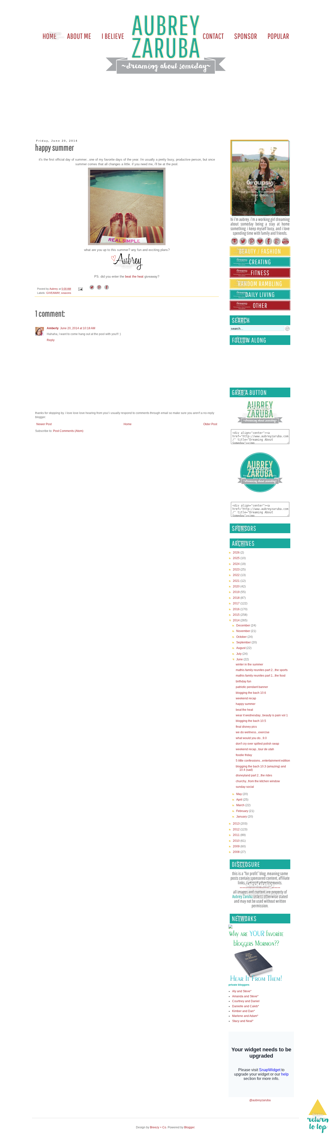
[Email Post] (80, 288)
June (240, 659)
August (241, 648)
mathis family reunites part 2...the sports (262, 670)
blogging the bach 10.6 (251, 692)
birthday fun (243, 681)
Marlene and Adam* (245, 1016)
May (239, 794)
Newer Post (44, 424)
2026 (236, 552)
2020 (236, 586)
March (240, 805)
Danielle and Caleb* (245, 1006)
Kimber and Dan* (243, 1011)
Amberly (53, 328)
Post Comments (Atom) (68, 431)
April (239, 799)
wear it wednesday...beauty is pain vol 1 (262, 715)
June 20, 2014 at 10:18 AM (77, 328)
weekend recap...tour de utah (255, 749)
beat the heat (134, 276)
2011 (236, 835)
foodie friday (244, 755)
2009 (236, 846)
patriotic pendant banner (252, 687)
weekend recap (246, 698)
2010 (236, 841)
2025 (236, 558)
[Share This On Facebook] (106, 288)
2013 (236, 823)
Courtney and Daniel (246, 1001)
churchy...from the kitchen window (258, 781)
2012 (236, 829)
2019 (236, 592)
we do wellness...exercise (252, 732)
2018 (236, 598)
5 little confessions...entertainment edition (263, 760)
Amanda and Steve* (245, 996)
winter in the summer (249, 664)
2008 (236, 852)
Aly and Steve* (242, 991)
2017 (236, 603)
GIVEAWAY (53, 292)
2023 (236, 569)
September (244, 642)
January (242, 816)
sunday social (245, 786)
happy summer (245, 704)
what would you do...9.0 (251, 738)
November (243, 631)
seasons (66, 292)
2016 (236, 609)
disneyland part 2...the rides (254, 775)
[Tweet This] (91, 288)
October (241, 637)
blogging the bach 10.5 (251, 721)
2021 (236, 581)
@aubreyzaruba (260, 1100)
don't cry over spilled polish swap (257, 743)
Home (128, 424)
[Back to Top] (318, 1117)
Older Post (210, 424)
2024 (236, 564)
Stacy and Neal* (242, 1021)
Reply (51, 340)
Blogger (189, 1127)
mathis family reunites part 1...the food (260, 675)
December (243, 625)
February (242, 811)
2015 (236, 614)
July (239, 653)
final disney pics (246, 726)
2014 (236, 620)
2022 (236, 575)
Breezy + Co (158, 1127)
